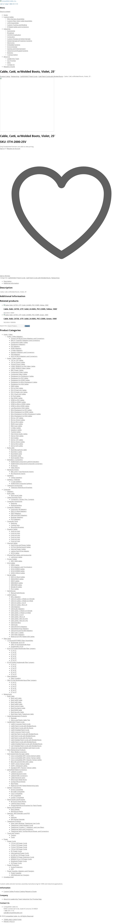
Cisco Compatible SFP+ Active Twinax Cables (26, 758)
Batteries (14, 503)
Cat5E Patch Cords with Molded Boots (23, 726)
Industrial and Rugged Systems (17, 51)
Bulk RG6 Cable (16, 456)
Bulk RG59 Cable (16, 454)
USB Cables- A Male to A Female (21, 611)
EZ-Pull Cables (15, 396)
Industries (7, 29)
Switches (14, 817)
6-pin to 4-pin (15, 533)
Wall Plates (14, 784)
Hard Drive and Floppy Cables (21, 545)
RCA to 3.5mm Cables (18, 420)
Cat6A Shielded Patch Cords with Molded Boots (26, 744)
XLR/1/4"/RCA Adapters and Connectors (24, 356)
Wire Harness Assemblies (15, 19)
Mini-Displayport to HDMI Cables (22, 412)
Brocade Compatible (17, 792)
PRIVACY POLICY (9, 922)
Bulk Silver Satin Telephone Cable (22, 714)
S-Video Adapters (16, 350)
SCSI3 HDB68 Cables (18, 571)
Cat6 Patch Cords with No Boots (21, 738)
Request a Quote (9, 67)
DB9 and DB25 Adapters (19, 515)
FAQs (9, 63)
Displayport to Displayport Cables (22, 376)
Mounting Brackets (17, 527)
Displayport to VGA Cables (20, 384)
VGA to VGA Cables (17, 436)
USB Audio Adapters (17, 609)
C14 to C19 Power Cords (19, 847)
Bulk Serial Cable (16, 495)
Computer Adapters (14, 507)
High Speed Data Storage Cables (18, 754)
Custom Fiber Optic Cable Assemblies (19, 21)
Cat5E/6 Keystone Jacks (18, 774)
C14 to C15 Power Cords (19, 845)
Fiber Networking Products (16, 750)
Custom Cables (9, 17)
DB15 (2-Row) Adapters (18, 511)
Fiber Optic (7, 639)
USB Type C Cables (17, 633)
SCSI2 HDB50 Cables (18, 569)
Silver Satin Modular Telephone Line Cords (25, 823)
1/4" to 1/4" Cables (17, 360)
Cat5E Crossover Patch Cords (20, 724)
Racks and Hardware (14, 807)
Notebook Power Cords (19, 861)
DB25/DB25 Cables (17, 579)
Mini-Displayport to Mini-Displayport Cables (26, 414)
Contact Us (11, 65)
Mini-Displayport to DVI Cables (21, 410)
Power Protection (13, 865)
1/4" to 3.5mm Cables (18, 362)
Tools (13, 837)
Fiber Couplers (16, 678)
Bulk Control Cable (17, 706)
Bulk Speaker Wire (17, 458)
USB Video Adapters (17, 635)
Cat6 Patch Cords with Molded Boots (50, 76)
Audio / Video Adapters (15, 336)
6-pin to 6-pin (15, 535)
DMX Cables (15, 386)
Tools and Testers (13, 833)
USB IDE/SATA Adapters (19, 627)
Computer (7, 489)
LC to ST (13, 654)
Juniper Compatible (17, 798)
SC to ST (13, 658)
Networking (15, 76)
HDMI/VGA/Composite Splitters (21, 484)
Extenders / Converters (15, 460)
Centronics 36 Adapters (19, 509)
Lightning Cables (16, 557)
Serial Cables (11, 575)
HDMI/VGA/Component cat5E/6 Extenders (25, 462)
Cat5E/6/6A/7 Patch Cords (28, 76)
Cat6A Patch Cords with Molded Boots (23, 742)
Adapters (10, 491)
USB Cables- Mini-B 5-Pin (19, 621)
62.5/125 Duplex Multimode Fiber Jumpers (21, 648)
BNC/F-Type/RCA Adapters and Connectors (25, 340)
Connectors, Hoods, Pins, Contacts (22, 499)
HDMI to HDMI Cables (18, 402)
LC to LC (13, 650)
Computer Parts (12, 521)
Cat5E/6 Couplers (17, 772)
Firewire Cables (12, 529)
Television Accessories (14, 486)
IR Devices (14, 466)
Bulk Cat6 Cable (16, 702)
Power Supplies (16, 873)
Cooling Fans (15, 525)
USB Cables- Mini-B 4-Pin (19, 619)
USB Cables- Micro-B (18, 617)
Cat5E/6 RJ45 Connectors (19, 776)
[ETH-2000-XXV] (27, 131)
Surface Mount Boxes (18, 782)
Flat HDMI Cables (16, 398)
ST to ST (14, 660)
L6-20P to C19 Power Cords (20, 855)
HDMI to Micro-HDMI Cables (20, 404)
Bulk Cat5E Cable (16, 700)
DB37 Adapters (16, 513)
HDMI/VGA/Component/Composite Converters (26, 464)
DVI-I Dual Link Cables (18, 394)
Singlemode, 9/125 (17, 646)
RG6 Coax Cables (16, 426)
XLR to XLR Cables (17, 446)
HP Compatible (16, 796)
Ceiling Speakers (16, 478)
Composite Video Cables (19, 374)
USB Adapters (15, 607)
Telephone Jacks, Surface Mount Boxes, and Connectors (30, 831)
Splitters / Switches (13, 480)
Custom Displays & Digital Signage (18, 39)
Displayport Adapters (18, 344)
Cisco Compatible (16, 794)
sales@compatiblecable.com (13, 913)
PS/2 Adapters (15, 519)
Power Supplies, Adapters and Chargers (20, 871)
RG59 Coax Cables (17, 424)
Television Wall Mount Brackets (21, 488)
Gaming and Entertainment (16, 49)
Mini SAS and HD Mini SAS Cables (22, 762)
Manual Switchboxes (18, 593)
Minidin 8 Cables (16, 587)
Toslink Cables (16, 432)
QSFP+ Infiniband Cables (19, 766)
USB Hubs (14, 625)
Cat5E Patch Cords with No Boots (22, 728)
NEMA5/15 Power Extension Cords (22, 857)
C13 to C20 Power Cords (19, 843)
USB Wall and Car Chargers (20, 875)
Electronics (10, 43)
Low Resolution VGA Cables (20, 408)
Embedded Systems (13, 45)
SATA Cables (15, 553)
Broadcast (10, 33)
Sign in (2, 149)
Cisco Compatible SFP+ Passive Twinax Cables (26, 760)
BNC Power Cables (17, 370)
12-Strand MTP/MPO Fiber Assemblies (20, 641)
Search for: (3, 326)
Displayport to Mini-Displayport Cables (24, 382)
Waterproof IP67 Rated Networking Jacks (25, 786)
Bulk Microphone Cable (19, 450)
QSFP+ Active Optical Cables (20, 764)
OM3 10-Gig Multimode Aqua (20, 645)
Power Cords (11, 841)
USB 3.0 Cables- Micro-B (19, 605)
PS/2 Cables (15, 589)
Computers (11, 37)
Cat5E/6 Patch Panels (18, 803)
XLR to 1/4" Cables (17, 440)
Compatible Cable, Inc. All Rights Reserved (19, 916)
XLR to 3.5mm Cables (18, 442)
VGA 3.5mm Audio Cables (19, 434)
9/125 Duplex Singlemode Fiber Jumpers (20, 662)
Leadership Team (13, 59)
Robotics (10, 53)
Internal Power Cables (18, 549)
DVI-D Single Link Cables (19, 392)
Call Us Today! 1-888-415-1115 (9, 4)
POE (12, 815)
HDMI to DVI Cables (17, 400)
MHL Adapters (16, 597)
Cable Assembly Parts (14, 497)
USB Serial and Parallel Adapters (22, 631)
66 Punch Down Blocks (18, 802)
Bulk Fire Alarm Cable (18, 708)
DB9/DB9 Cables (16, 585)
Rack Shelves (15, 809)
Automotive (11, 31)
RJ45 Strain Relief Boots (19, 780)
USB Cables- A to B (17, 615)
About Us (7, 57)
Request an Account (13, 149)
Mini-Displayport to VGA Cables (21, 416)
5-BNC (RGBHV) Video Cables (20, 368)
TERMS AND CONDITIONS (13, 920)
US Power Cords (16, 863)
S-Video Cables (16, 428)
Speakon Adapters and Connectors (22, 352)
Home (6, 15)
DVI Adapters (15, 346)
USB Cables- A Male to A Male (21, 613)
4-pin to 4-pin (15, 531)
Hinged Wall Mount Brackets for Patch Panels (26, 805)
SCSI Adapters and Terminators (21, 567)
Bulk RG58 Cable (16, 710)
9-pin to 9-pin (15, 541)
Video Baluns (15, 468)
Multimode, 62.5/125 (17, 643)
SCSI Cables (11, 563)
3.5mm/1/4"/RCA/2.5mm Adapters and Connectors (27, 338)
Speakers (10, 476)
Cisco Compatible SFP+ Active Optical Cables (25, 756)
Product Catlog (5, 76)
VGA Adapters (15, 354)
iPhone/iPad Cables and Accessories (19, 555)
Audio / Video (8, 334)
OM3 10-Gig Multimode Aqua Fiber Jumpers (21, 680)
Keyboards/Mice (16, 505)
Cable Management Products (17, 716)
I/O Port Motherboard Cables (21, 547)
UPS (12, 869)
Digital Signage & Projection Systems (19, 41)
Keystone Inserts (13, 470)
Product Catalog (19, 891)
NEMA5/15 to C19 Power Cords (21, 859)
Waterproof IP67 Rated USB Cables (22, 637)
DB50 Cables (15, 565)
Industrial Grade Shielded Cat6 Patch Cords (25, 748)
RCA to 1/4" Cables (17, 418)
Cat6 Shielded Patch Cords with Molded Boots (26, 740)
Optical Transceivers (14, 788)
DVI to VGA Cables (17, 388)
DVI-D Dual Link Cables (18, 390)
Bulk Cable (10, 448)
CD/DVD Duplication (14, 35)
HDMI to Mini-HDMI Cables (20, 406)
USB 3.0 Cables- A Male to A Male (22, 601)
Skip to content (5, 12)
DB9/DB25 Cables (17, 583)
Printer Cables (12, 559)
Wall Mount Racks (17, 811)
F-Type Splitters (16, 482)
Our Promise (11, 61)
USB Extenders (16, 623)
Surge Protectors (16, 867)
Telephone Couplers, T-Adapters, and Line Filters (27, 827)
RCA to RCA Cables (17, 422)
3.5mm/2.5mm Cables (18, 364)
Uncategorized (9, 877)
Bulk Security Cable (17, 712)
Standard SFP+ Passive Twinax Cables (23, 768)
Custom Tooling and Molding (17, 25)
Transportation (12, 55)
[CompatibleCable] (8, 1)
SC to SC (13, 656)
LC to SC (13, 652)
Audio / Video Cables (14, 358)
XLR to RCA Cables (17, 444)
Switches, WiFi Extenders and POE (18, 813)
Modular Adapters (17, 517)
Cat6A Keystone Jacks (18, 778)
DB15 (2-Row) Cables (18, 577)
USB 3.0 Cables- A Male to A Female (22, 599)
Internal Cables (12, 543)
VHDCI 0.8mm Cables (18, 573)
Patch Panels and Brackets (16, 800)
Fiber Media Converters (19, 752)
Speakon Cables (16, 430)
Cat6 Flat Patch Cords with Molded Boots (24, 734)
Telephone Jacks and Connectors (22, 829)
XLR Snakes (15, 438)
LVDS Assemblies (13, 23)
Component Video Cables (19, 342)
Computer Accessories (14, 501)
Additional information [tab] (11, 283)
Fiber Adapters (12, 676)
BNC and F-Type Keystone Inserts (22, 472)
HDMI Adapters (16, 348)
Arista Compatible (17, 790)
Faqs (40, 899)
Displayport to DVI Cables (19, 378)
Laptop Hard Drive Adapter (20, 551)
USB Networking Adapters (20, 629)
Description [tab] (7, 281)
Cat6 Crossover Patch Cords (20, 732)
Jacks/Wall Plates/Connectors (17, 770)
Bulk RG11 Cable (16, 452)
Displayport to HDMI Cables (20, 380)
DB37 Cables (15, 581)
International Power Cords (20, 853)
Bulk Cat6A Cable (16, 704)
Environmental (12, 47)
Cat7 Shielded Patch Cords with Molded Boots (26, 746)
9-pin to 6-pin (15, 539)
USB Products (11, 595)
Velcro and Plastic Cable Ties (20, 720)
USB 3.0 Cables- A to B (18, 603)
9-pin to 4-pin (15, 537)
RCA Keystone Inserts (18, 474)
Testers (13, 835)
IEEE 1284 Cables (16, 561)
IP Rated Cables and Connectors (18, 27)
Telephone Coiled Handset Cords (22, 825)
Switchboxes (11, 591)
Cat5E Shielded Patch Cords (20, 730)
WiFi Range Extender (18, 819)
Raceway (14, 718)
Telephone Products (14, 821)
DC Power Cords (16, 851)
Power (6, 839)
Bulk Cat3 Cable (16, 698)
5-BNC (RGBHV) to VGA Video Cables (23, 366)
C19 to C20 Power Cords (19, 849)
